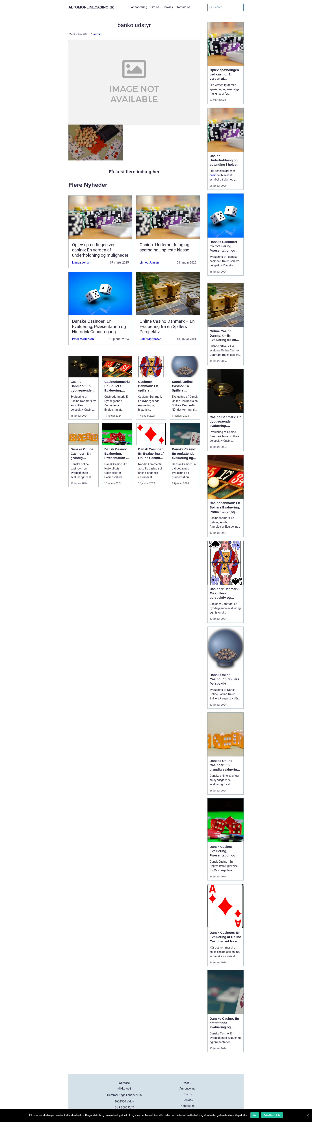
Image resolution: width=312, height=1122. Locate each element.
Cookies (168, 7)
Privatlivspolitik (272, 1115)
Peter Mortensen (83, 339)
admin (97, 34)
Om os (155, 7)
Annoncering (139, 7)
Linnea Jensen (81, 262)
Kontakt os (183, 7)
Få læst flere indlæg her (134, 171)
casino (214, 175)
